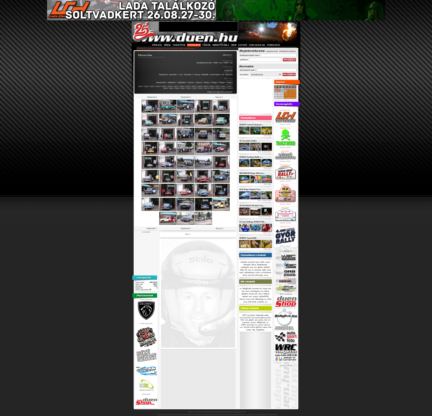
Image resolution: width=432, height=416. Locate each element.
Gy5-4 (165, 88)
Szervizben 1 (173, 74)
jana (256, 320)
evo (262, 291)
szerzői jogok (215, 412)
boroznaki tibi (257, 288)
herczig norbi (253, 294)
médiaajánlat (238, 412)
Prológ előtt (228, 71)
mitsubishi (245, 322)
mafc (250, 296)
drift (242, 291)
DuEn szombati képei (264, 152)
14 (288, 89)
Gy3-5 (206, 86)
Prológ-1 (207, 82)
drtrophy (247, 264)
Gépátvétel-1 (172, 82)
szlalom (257, 272)
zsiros (266, 275)
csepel (267, 262)
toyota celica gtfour (253, 327)
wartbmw (260, 329)
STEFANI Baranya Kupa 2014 (148, 57)
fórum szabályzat (226, 412)
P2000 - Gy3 (217, 63)
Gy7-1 (189, 88)
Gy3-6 (211, 86)
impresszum (206, 412)
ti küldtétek (158, 48)
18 (279, 91)
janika (261, 320)
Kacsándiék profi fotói (204, 63)
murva (248, 299)
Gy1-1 (141, 86)
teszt (245, 275)
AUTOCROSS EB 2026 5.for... (251, 206)
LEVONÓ (243, 45)
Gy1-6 (170, 86)
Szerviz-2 (199, 82)
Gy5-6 (177, 88)
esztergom (245, 267)
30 (295, 93)
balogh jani (246, 288)
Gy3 (180, 74)
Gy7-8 (230, 88)
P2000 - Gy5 (228, 63)
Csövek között (215, 74)
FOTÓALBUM (193, 45)
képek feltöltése (189, 48)
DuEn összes (267, 233)
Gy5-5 (171, 88)
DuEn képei (267, 136)
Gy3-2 (188, 86)
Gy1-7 (176, 86)
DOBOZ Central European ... (251, 125)
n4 (252, 299)
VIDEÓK (206, 45)
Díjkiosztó (229, 74)
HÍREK (167, 45)
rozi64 (268, 270)
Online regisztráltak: (142, 290)
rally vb (250, 270)
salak (241, 272)
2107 (244, 315)
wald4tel (260, 302)
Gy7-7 (224, 88)
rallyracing (259, 299)
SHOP (233, 45)
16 (295, 89)
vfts (253, 329)
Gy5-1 (217, 86)
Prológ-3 (222, 82)
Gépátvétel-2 (182, 82)
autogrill (251, 262)
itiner (261, 294)
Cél (222, 74)
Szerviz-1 (191, 82)
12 (292, 98)
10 (276, 89)
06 (295, 95)
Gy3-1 (182, 86)
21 (288, 91)
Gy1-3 (152, 86)
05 (292, 95)
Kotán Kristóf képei (265, 217)
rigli (263, 270)
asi (240, 288)
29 (292, 93)
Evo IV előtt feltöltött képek (173, 48)
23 (295, 91)
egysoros (150, 48)
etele (251, 267)
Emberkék (204, 74)
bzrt (242, 320)
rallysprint (257, 270)
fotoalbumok (141, 48)
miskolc (267, 267)
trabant (265, 327)
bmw (252, 315)
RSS (244, 412)
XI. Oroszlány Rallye (248, 141)
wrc (266, 302)
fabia (266, 291)
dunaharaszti (262, 264)
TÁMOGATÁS (273, 45)
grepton (245, 293)
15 (292, 89)
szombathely (266, 272)
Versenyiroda (163, 74)
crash (262, 262)
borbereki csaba (262, 315)
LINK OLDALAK (257, 45)
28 (288, 93)
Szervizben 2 (188, 74)
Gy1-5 (164, 86)
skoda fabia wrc (252, 325)
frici (255, 267)
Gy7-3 (201, 88)
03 (285, 95)
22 (292, 91)
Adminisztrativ (161, 82)
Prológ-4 (230, 82)
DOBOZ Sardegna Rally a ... (251, 157)
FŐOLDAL (157, 45)
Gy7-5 (213, 88)
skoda (245, 302)
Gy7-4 (207, 88)
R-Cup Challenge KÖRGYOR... (252, 222)
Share (187, 234)
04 (288, 95)
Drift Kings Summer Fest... (250, 189)
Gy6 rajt (197, 74)
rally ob (243, 270)
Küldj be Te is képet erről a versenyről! (220, 92)
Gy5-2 (223, 86)
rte (265, 299)
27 (285, 93)
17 (276, 91)
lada (265, 320)
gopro (251, 320)
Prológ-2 (214, 82)
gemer (260, 267)
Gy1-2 (146, 86)
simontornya (249, 272)
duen (253, 264)
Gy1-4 (158, 86)
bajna (257, 262)
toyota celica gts (255, 275)
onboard (253, 322)
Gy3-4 (200, 86)
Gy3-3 (194, 86)
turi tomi (252, 301)
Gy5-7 (183, 88)
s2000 (269, 299)
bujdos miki (267, 288)
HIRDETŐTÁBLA (220, 45)
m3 (269, 320)
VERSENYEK (179, 45)
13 (285, 89)
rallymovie (261, 322)
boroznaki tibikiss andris (261, 318)
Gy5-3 (229, 86)
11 (279, 89)
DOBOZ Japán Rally (248, 238)
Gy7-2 (195, 88)
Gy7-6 (219, 88)
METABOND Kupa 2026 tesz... (252, 173)
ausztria (244, 262)
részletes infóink (285, 124)
